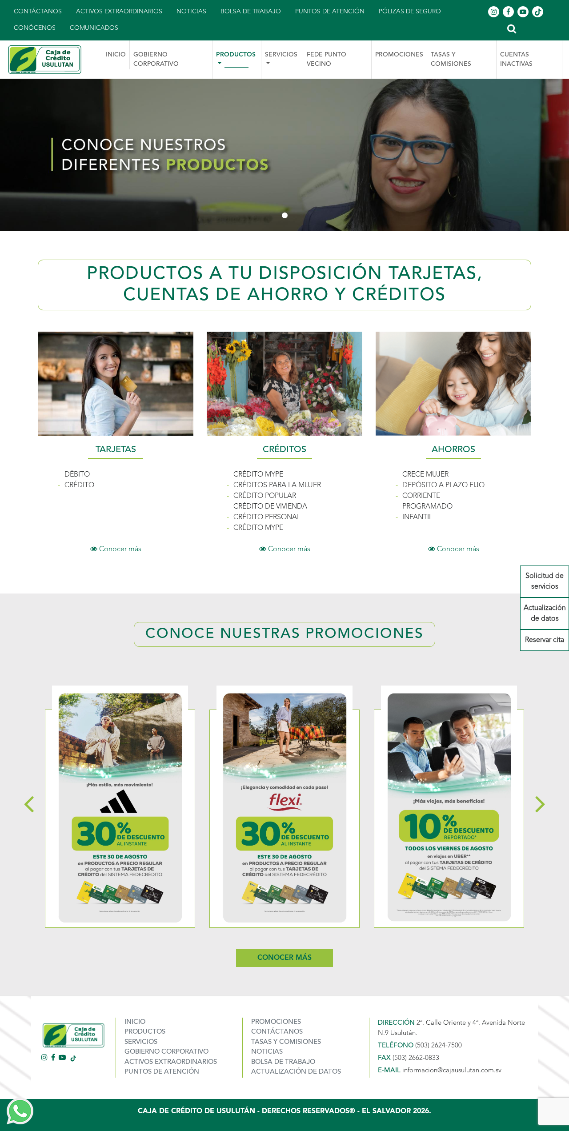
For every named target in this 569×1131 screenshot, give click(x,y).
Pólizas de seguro (410, 11)
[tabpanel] (284, 155)
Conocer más (119, 549)
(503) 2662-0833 (416, 1058)
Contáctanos (38, 11)
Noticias (191, 11)
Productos (144, 1032)
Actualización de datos (545, 613)
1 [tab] (284, 215)
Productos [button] (236, 55)
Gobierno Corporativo (156, 59)
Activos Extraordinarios (119, 11)
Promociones (399, 55)
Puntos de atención (330, 11)
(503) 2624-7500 (438, 1046)
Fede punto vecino (326, 59)
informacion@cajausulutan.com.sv (451, 1070)
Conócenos (35, 28)
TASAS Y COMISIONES (451, 59)
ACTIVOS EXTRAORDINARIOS (170, 1062)
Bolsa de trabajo (250, 11)
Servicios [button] (281, 55)
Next (540, 803)
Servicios (140, 1042)
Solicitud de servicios (544, 581)
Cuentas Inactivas (516, 59)
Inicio (116, 55)
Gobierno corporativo (166, 1052)
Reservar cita (544, 640)
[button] (511, 28)
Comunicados (94, 28)
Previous (29, 803)
